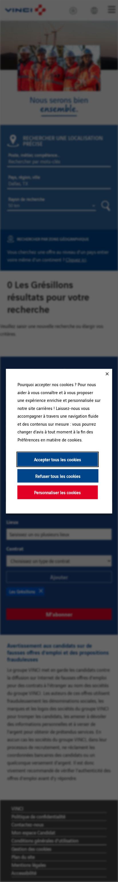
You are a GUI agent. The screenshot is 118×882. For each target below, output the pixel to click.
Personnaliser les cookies (57, 492)
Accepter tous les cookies (57, 459)
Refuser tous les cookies (57, 476)
